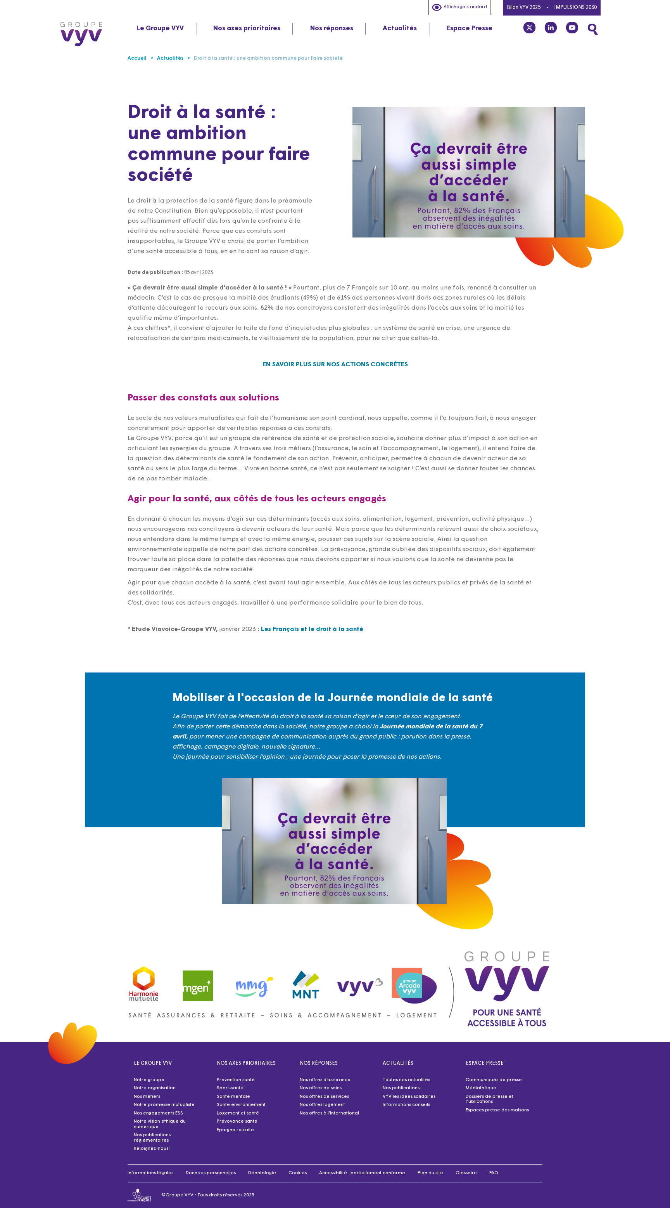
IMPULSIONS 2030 (575, 7)
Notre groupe (149, 1080)
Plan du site (430, 1173)
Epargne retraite (235, 1130)
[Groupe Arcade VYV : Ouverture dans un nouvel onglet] (414, 982)
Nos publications (401, 1088)
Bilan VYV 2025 (523, 7)
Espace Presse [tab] (469, 28)
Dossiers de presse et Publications (489, 1099)
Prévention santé (236, 1080)
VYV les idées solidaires (409, 1096)
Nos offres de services (324, 1096)
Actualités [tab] (400, 28)
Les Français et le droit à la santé (312, 629)
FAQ (493, 1173)
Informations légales (150, 1173)
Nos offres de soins (321, 1088)
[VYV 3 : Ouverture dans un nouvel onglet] (360, 981)
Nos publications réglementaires (152, 1138)
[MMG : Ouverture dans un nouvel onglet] (252, 982)
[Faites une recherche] (593, 29)
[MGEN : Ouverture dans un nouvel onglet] (198, 982)
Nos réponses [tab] (331, 28)
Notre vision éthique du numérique (160, 1124)
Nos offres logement (322, 1104)
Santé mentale (233, 1096)
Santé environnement (241, 1104)
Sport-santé (230, 1088)
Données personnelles (211, 1173)
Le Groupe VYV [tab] (160, 28)
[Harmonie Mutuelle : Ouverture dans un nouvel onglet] (144, 982)
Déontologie (262, 1173)
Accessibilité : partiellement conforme (362, 1173)
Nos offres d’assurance (325, 1080)
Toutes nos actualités (406, 1080)
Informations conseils (406, 1104)
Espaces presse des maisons (497, 1110)
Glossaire (466, 1173)
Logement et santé (238, 1113)
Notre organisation (155, 1088)
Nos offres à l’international (329, 1113)
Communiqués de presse (494, 1080)
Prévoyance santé (237, 1121)
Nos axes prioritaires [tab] (246, 28)
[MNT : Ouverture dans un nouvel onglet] (306, 982)
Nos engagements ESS (158, 1113)
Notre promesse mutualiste (164, 1104)
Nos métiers (147, 1096)
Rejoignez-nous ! (152, 1148)
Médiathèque (481, 1088)
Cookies (297, 1173)
